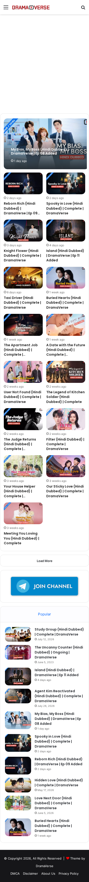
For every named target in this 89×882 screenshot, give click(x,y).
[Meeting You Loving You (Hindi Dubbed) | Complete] (23, 513)
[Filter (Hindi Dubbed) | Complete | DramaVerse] (65, 419)
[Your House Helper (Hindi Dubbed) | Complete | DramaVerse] (23, 466)
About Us (48, 873)
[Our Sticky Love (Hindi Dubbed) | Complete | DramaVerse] (65, 466)
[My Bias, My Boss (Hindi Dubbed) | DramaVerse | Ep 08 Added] (46, 143)
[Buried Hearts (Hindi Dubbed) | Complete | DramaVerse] (65, 278)
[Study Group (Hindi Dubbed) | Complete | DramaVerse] (18, 634)
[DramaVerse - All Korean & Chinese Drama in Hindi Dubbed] (31, 7)
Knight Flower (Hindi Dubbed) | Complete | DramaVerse (22, 255)
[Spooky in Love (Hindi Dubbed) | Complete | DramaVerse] (65, 183)
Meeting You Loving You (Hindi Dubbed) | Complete (21, 538)
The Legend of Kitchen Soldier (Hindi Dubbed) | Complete (65, 397)
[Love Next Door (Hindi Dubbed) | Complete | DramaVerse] (18, 803)
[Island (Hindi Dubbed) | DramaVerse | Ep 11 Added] (65, 231)
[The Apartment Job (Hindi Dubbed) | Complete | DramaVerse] (23, 325)
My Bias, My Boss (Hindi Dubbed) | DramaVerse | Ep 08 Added (58, 718)
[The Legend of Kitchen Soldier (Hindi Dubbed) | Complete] (65, 372)
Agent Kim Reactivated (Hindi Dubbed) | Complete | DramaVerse (59, 696)
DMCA (15, 873)
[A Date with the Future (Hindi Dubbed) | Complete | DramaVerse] (65, 325)
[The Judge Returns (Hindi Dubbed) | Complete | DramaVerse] (23, 419)
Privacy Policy (69, 873)
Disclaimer (30, 873)
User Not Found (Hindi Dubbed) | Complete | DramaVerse (22, 397)
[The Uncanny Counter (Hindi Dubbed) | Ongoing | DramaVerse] (18, 652)
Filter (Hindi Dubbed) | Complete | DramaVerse (65, 444)
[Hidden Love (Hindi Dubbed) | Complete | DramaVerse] (18, 785)
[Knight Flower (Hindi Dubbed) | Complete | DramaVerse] (23, 231)
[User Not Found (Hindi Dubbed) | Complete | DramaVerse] (23, 372)
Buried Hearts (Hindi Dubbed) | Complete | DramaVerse (65, 302)
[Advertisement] (44, 65)
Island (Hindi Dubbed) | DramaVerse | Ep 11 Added (65, 255)
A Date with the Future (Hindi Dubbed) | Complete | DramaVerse (65, 352)
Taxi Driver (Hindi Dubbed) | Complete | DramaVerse (22, 302)
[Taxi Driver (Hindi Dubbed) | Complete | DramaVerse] (23, 278)
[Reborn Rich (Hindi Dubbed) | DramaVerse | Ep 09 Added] (23, 183)
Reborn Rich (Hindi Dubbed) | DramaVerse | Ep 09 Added (20, 210)
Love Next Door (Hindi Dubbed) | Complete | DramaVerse (53, 803)
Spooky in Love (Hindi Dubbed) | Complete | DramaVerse (65, 208)
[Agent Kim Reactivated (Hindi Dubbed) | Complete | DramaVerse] (18, 696)
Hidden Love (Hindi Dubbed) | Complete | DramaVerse (59, 782)
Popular (44, 614)
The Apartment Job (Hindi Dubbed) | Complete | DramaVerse (21, 352)
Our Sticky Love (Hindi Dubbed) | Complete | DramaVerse (65, 491)
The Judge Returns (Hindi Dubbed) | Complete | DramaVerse (20, 446)
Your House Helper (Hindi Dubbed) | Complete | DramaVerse (19, 493)
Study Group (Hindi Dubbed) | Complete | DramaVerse (59, 632)
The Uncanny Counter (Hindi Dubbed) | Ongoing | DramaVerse (59, 652)
